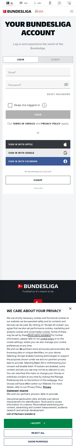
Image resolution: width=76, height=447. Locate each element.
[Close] (70, 308)
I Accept (36, 423)
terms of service (24, 123)
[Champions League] (59, 3)
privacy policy (51, 123)
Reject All (38, 433)
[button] (71, 11)
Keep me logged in (27, 105)
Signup (55, 59)
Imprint (24, 391)
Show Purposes (38, 442)
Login (20, 59)
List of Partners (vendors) (21, 414)
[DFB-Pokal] (50, 3)
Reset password (58, 94)
